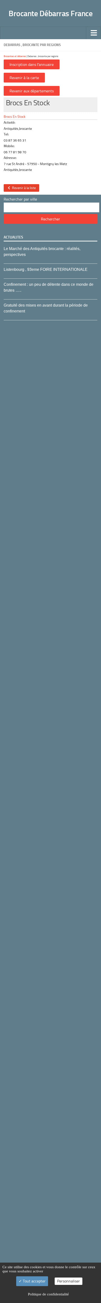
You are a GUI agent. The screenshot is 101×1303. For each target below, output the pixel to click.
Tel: (6, 134)
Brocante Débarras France (50, 13)
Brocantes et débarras (15, 56)
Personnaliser (68, 1281)
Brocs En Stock (14, 117)
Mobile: (9, 146)
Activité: (9, 122)
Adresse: (10, 158)
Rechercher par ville (20, 199)
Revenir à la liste (23, 188)
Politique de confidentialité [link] (48, 1294)
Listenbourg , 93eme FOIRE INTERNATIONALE (46, 269)
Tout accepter (34, 1281)
